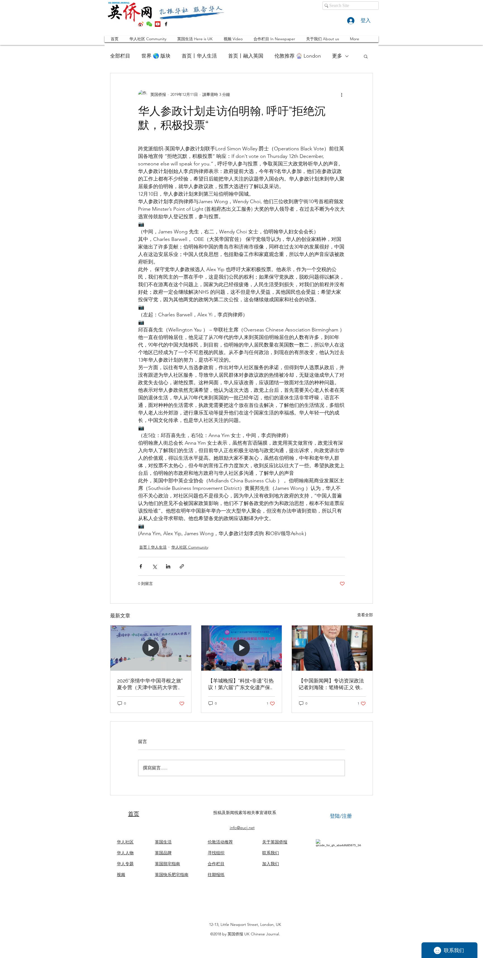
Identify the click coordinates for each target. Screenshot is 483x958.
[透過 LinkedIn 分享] (168, 566)
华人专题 (125, 863)
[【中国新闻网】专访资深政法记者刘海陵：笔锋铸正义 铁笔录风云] (332, 648)
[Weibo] (141, 24)
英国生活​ (163, 842)
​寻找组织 (216, 852)
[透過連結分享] (181, 566)
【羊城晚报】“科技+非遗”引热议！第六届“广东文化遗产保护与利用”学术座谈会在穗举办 (241, 684)
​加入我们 (270, 863)
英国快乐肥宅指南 (171, 874)
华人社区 (125, 842)
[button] (365, 56)
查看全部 (365, 614)
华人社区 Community (189, 547)
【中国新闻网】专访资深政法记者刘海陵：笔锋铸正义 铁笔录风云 (332, 684)
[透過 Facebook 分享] (140, 566)
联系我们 (270, 852)
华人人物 (125, 852)
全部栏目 (120, 56)
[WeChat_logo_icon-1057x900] (149, 24)
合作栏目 (216, 863)
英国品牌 (163, 852)
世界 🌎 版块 (156, 56)
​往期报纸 (216, 874)
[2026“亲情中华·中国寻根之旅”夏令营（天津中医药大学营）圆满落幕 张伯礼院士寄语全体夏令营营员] (150, 648)
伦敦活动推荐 (220, 842)
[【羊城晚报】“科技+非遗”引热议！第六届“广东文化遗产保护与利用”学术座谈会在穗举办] (241, 648)
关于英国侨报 (274, 842)
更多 (337, 56)
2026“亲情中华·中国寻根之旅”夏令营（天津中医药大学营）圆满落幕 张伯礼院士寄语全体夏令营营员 (150, 684)
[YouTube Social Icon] (157, 24)
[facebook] (166, 24)
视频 (121, 874)
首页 (133, 813)
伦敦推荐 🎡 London (297, 56)
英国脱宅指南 (167, 863)
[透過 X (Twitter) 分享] (154, 566)
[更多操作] (341, 94)
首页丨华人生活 (199, 56)
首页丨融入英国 (245, 56)
